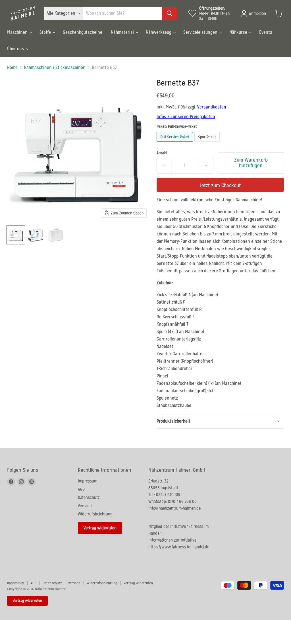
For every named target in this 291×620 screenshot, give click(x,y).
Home (12, 67)
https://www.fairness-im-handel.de (178, 547)
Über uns (16, 49)
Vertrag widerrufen (100, 528)
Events (265, 32)
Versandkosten (211, 107)
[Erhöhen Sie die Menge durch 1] (206, 166)
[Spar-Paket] (207, 143)
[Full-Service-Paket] (175, 143)
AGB (81, 489)
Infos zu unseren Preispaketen (186, 117)
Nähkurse (238, 32)
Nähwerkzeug (159, 32)
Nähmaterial (123, 32)
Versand (85, 505)
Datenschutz (89, 497)
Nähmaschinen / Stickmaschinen (55, 67)
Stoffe (46, 32)
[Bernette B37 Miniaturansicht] (16, 235)
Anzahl (162, 153)
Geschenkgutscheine (82, 32)
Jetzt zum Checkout (220, 185)
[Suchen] (169, 13)
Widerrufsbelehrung (95, 514)
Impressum (87, 481)
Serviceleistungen (201, 32)
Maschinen (18, 32)
